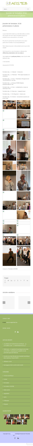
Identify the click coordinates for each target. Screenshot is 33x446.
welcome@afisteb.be (11, 322)
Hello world (7, 390)
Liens (5, 397)
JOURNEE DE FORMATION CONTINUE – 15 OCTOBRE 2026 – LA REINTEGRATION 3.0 (15, 344)
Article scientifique (8, 375)
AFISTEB (13, 433)
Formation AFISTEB (12, 269)
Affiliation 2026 (8, 361)
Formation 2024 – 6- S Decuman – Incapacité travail (14, 91)
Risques (6, 404)
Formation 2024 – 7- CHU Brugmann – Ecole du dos (14, 94)
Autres (5, 379)
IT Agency (17, 435)
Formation (6, 382)
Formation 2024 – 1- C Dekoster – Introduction (13, 71)
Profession (6, 400)
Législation (6, 393)
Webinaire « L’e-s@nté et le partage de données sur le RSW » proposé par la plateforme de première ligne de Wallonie (16, 351)
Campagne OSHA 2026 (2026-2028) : (14, 365)
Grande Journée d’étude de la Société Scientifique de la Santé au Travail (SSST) (16, 357)
